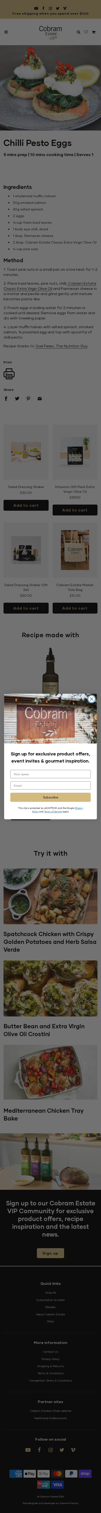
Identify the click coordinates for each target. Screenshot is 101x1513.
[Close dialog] (91, 699)
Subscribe (50, 797)
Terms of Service (53, 811)
